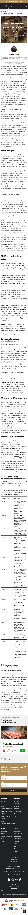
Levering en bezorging (7, 808)
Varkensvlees (17, 811)
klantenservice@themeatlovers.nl (15, 871)
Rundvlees (16, 808)
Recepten (16, 846)
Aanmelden (14, 790)
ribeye (11, 432)
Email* (3, 782)
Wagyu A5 (16, 848)
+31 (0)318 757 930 (15, 875)
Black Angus (4, 831)
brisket (6, 432)
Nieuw (15, 843)
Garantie (3, 813)
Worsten (16, 851)
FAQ (2, 803)
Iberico (3, 838)
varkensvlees (18, 390)
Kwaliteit (3, 818)
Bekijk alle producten (9, 759)
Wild (15, 816)
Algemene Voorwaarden (14, 886)
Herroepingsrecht (5, 816)
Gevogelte (16, 801)
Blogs (6, 11)
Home (2, 11)
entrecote (16, 513)
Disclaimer (14, 884)
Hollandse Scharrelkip (6, 836)
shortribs (16, 456)
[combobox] (14, 6)
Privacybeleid (14, 888)
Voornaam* (4, 775)
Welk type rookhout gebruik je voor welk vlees (12, 13)
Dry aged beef (17, 836)
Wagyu (2, 841)
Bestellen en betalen (6, 811)
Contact (3, 806)
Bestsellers (17, 831)
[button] (26, 6)
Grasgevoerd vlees (19, 838)
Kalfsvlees (16, 803)
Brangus (3, 833)
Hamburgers (17, 841)
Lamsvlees (16, 806)
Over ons (3, 801)
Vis (14, 813)
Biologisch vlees (18, 833)
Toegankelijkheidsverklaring (8, 823)
